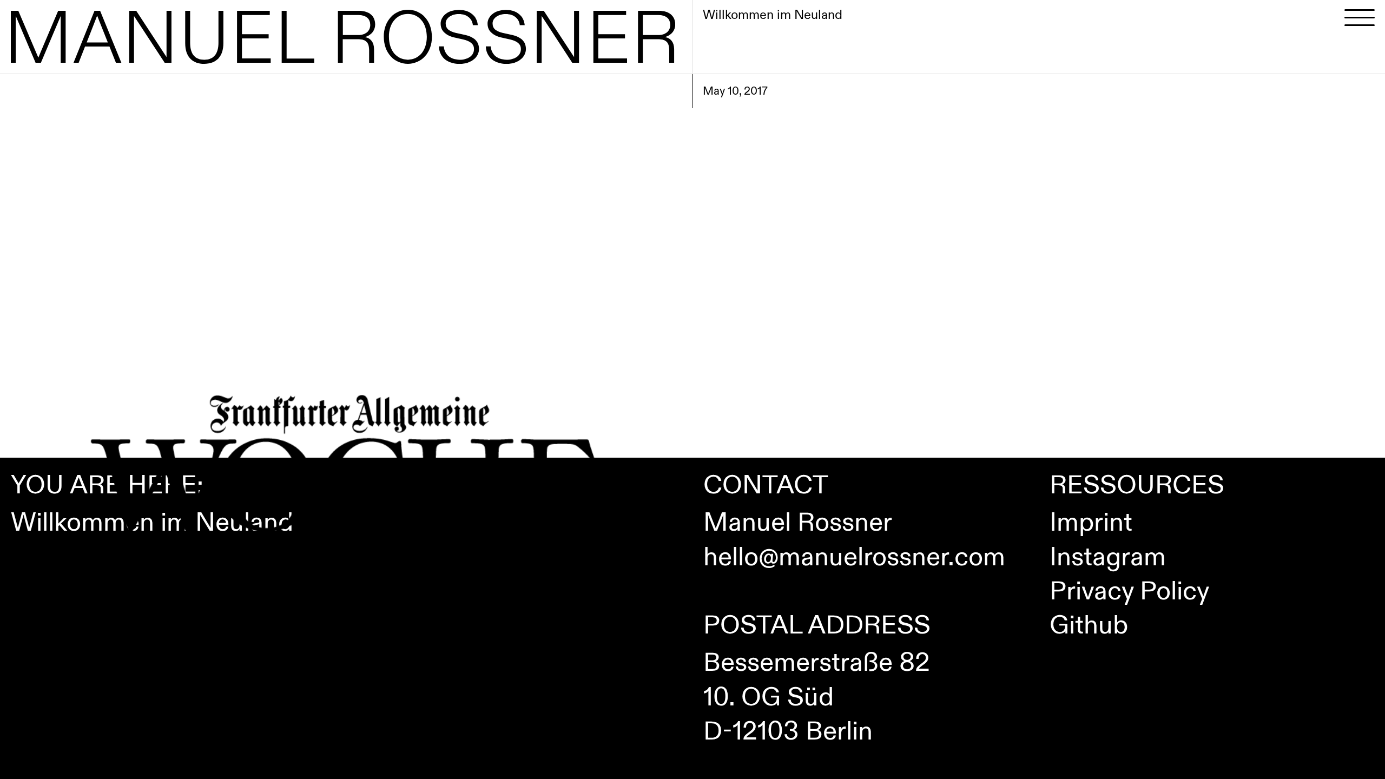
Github (1089, 625)
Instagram (1108, 557)
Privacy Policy (1129, 591)
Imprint (1091, 522)
